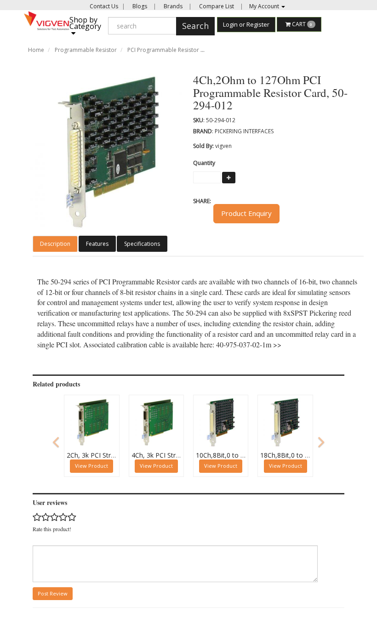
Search (195, 25)
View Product (91, 465)
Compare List (216, 6)
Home (36, 50)
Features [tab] (97, 244)
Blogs (139, 6)
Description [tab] (55, 244)
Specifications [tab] (142, 244)
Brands (172, 6)
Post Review (53, 593)
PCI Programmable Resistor (163, 50)
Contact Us (104, 6)
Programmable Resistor (86, 50)
